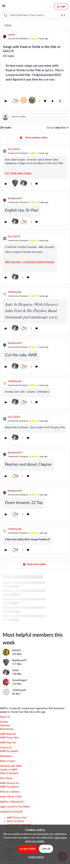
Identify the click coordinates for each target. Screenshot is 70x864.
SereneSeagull (19, 680)
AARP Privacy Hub (16, 818)
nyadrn (11, 35)
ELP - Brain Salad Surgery (18, 173)
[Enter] (6, 15)
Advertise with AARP (11, 766)
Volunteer (5, 725)
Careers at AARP (8, 770)
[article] (35, 168)
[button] (4, 7)
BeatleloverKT (15, 198)
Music (8, 25)
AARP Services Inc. (10, 783)
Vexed (15, 670)
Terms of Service (15, 821)
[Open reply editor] (35, 116)
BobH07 (16, 650)
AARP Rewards (8, 734)
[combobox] (35, 15)
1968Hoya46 (15, 292)
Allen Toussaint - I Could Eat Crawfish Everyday (29, 262)
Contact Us (6, 747)
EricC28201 (14, 149)
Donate (4, 722)
